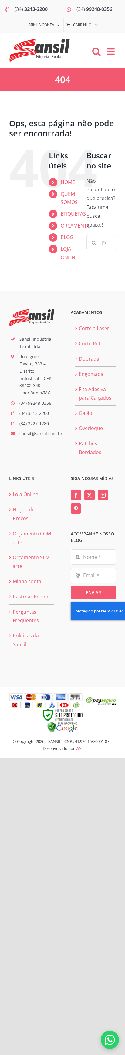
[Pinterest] (76, 508)
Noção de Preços (24, 514)
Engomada (91, 374)
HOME (68, 182)
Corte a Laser (94, 328)
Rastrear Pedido (31, 596)
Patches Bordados (90, 448)
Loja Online (25, 494)
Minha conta (27, 581)
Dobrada (89, 358)
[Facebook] (76, 495)
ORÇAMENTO (75, 225)
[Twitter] (89, 495)
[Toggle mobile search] (96, 51)
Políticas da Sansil (26, 640)
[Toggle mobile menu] (111, 51)
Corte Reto (91, 343)
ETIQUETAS (73, 213)
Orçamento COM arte (32, 538)
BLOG (67, 237)
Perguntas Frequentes (26, 616)
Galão (85, 413)
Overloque (91, 428)
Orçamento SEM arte (31, 562)
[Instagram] (103, 495)
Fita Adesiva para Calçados (95, 393)
